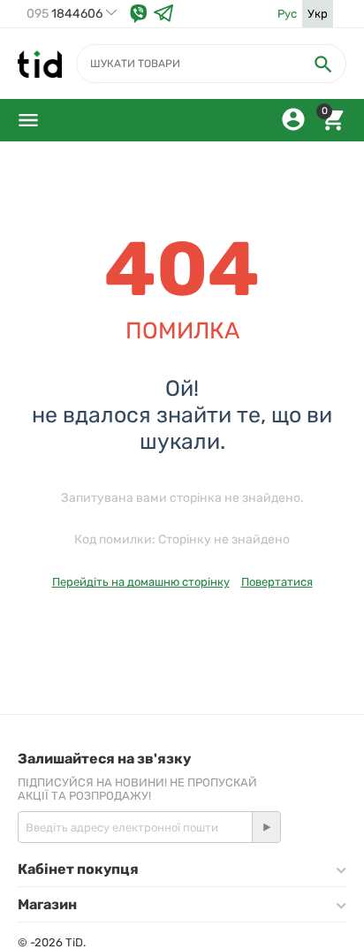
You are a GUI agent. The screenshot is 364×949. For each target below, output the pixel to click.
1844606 (64, 14)
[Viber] (138, 14)
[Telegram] (163, 14)
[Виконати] (266, 827)
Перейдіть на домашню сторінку (141, 581)
